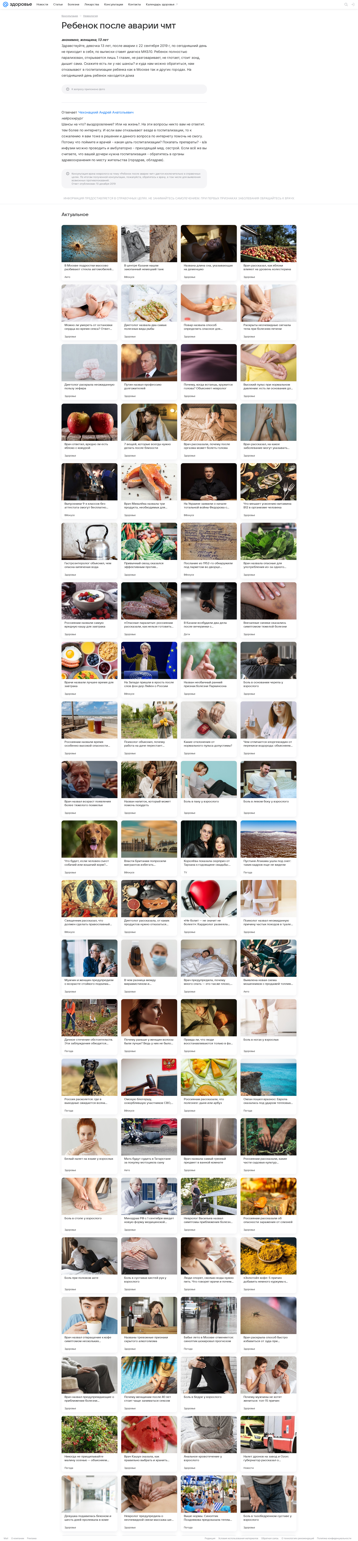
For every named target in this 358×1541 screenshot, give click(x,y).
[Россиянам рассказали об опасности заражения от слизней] (268, 1206)
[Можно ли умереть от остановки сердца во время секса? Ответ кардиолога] (89, 312)
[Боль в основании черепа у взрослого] (268, 670)
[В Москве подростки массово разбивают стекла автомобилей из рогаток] (89, 253)
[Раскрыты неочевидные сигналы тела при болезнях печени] (268, 312)
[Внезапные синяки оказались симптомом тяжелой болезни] (268, 610)
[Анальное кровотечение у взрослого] (209, 1444)
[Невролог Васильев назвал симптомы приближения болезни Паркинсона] (209, 1206)
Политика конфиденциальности (334, 1538)
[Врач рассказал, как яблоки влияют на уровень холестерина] (268, 253)
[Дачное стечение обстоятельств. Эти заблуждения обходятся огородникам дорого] (89, 1027)
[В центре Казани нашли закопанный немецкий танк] (149, 253)
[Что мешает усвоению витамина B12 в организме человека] (268, 491)
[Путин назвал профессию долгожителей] (149, 372)
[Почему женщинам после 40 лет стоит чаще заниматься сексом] (149, 1384)
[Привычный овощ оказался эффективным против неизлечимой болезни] (149, 551)
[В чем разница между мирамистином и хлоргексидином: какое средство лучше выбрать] (149, 967)
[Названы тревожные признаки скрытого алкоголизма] (149, 1325)
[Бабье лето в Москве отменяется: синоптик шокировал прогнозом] (209, 1325)
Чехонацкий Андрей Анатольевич (106, 112)
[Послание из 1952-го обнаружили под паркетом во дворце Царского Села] (209, 551)
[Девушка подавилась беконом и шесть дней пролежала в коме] (89, 1503)
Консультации (70, 15)
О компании (17, 1538)
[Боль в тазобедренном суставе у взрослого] (268, 1503)
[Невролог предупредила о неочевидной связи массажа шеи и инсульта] (149, 1503)
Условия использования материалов (238, 1538)
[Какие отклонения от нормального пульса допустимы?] (209, 729)
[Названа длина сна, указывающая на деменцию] (209, 253)
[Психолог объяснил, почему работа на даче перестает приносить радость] (149, 729)
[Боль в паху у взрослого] (209, 789)
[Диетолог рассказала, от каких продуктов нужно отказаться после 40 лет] (149, 908)
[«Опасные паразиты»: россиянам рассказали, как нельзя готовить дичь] (149, 610)
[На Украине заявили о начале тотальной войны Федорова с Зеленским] (209, 491)
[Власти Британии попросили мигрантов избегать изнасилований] (149, 848)
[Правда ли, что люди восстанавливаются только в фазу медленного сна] (209, 1027)
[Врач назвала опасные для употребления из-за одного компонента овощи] (268, 551)
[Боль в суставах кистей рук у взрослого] (149, 1265)
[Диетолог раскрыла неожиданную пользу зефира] (89, 372)
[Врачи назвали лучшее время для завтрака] (89, 670)
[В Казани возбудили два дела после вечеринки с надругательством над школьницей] (209, 610)
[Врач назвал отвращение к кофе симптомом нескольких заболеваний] (89, 1325)
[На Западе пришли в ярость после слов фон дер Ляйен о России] (149, 670)
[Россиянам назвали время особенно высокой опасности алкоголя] (89, 729)
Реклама (32, 1538)
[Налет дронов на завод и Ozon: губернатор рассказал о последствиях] (268, 1444)
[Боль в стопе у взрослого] (89, 1206)
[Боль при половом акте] (89, 1265)
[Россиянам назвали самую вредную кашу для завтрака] (89, 610)
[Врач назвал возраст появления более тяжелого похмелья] (89, 789)
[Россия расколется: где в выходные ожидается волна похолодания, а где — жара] (89, 1086)
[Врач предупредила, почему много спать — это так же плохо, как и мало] (209, 967)
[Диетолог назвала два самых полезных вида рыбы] (149, 312)
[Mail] (5, 4)
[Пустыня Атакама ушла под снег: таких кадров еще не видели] (268, 848)
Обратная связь (270, 1538)
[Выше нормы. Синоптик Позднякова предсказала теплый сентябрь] (209, 1503)
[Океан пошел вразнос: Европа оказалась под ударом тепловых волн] (268, 1086)
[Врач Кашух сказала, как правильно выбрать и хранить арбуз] (149, 1444)
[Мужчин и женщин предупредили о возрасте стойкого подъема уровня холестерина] (89, 967)
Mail (6, 1538)
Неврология (90, 15)
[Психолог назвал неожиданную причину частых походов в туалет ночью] (268, 908)
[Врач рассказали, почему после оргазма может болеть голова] (209, 431)
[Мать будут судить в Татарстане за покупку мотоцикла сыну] (149, 1146)
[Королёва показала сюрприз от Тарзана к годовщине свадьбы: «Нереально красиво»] (209, 848)
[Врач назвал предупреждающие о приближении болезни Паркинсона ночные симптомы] (89, 1384)
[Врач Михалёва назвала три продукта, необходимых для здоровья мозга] (149, 491)
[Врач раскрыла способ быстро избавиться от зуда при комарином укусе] (268, 1325)
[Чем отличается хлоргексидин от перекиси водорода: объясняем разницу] (268, 729)
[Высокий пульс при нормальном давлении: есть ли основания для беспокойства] (268, 372)
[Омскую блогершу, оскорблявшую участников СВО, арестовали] (149, 1086)
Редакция (210, 1538)
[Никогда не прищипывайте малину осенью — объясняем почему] (89, 1444)
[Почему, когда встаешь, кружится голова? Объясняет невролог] (209, 372)
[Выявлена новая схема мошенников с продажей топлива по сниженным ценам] (268, 967)
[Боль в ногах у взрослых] (268, 1027)
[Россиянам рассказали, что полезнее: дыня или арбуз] (209, 1086)
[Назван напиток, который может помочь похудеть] (149, 789)
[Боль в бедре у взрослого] (209, 1384)
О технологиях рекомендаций (298, 1538)
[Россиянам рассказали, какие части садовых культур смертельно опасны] (268, 1146)
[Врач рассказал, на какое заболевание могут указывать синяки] (268, 431)
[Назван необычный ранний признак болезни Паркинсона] (209, 670)
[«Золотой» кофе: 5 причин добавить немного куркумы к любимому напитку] (268, 1265)
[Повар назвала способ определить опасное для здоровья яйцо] (209, 312)
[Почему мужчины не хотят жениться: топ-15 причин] (268, 1384)
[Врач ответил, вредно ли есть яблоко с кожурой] (89, 431)
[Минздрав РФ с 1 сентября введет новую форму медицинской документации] (149, 1206)
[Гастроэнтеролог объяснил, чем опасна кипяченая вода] (89, 551)
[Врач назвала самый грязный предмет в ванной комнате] (209, 1146)
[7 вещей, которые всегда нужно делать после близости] (149, 431)
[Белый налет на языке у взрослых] (89, 1146)
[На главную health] (20, 4)
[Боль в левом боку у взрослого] (268, 789)
